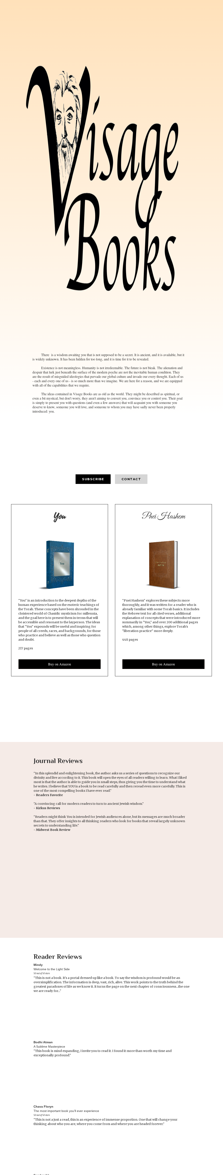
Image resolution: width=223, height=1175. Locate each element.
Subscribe (93, 479)
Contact (131, 479)
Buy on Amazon (59, 664)
